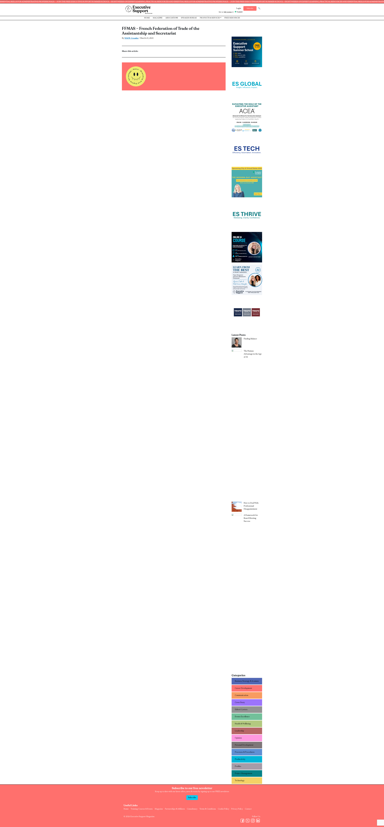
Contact (248, 809)
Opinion (238, 738)
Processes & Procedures (244, 752)
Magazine (157, 18)
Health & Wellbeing (243, 724)
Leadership (239, 731)
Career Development (243, 688)
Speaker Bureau (189, 18)
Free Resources (232, 18)
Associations (171, 18)
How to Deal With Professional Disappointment (251, 506)
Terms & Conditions (207, 809)
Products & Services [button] (210, 18)
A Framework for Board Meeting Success (251, 518)
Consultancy (192, 809)
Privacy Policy (237, 809)
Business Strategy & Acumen (247, 681)
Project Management (243, 773)
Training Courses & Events (142, 809)
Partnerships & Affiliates (175, 809)
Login (238, 8)
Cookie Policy (223, 809)
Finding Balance (250, 339)
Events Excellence (242, 717)
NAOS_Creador (131, 38)
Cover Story (240, 702)
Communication (241, 695)
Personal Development (244, 745)
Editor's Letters (241, 710)
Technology (239, 781)
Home (147, 18)
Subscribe (250, 8)
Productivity (240, 759)
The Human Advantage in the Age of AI (253, 354)
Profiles (238, 766)
